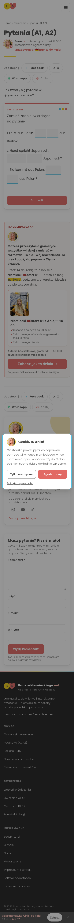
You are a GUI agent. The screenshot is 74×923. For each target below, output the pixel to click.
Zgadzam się (53, 474)
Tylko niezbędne (21, 474)
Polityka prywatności (20, 483)
